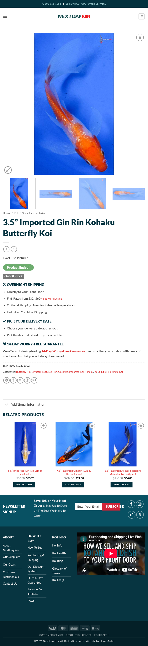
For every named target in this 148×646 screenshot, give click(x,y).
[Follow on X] (140, 515)
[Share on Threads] (27, 380)
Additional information (28, 404)
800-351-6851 (52, 3)
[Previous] (10, 103)
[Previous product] (14, 249)
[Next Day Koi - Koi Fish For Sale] (74, 16)
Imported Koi (76, 371)
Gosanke (27, 213)
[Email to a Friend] (34, 380)
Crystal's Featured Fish (44, 371)
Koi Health (101, 634)
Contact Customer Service (87, 3)
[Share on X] (20, 380)
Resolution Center (79, 634)
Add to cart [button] (24, 484)
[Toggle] (6, 405)
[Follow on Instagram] (140, 504)
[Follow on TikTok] (131, 515)
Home (6, 213)
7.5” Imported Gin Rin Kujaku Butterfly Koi (73, 472)
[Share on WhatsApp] (6, 380)
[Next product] (6, 249)
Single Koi (117, 371)
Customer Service (51, 634)
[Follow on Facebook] (131, 504)
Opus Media (107, 641)
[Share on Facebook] (13, 380)
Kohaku (40, 213)
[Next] (137, 103)
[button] (5, 16)
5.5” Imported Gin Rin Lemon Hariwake (25, 472)
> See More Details (51, 298)
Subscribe (113, 506)
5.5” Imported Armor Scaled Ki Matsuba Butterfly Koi (122, 472)
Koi (16, 213)
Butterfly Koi (23, 371)
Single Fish (105, 371)
